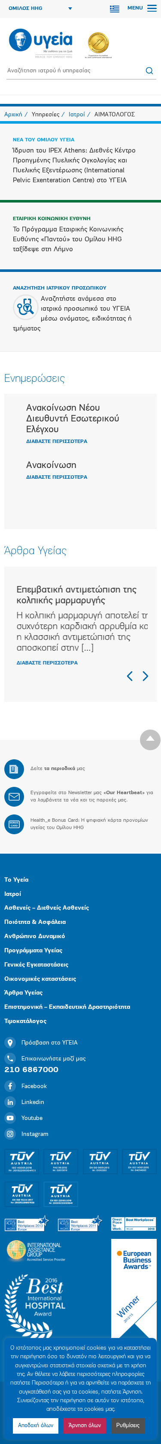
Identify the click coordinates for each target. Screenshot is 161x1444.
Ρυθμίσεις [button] (128, 1425)
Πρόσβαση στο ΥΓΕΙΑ (49, 1043)
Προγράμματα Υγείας (33, 951)
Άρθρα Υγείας (23, 993)
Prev (130, 676)
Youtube (32, 1118)
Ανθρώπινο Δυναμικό (34, 936)
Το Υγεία (16, 880)
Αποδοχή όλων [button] (35, 1425)
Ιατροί (12, 894)
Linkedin (32, 1102)
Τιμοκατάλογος (25, 1021)
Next (145, 676)
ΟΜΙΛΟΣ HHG (26, 8)
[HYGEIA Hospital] (40, 44)
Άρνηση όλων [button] (85, 1425)
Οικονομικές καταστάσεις (40, 979)
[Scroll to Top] (150, 740)
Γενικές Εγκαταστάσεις (36, 965)
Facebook (34, 1086)
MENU (136, 8)
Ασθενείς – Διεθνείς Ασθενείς (46, 908)
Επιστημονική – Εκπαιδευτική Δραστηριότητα (67, 1007)
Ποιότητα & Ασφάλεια (35, 922)
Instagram (35, 1134)
